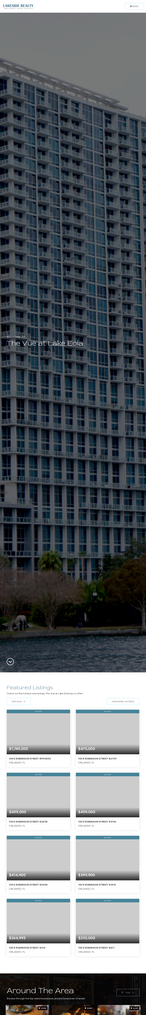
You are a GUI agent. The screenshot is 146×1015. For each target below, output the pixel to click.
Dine (128, 992)
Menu (135, 6)
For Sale (17, 701)
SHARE (43, 1008)
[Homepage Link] (18, 5)
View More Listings (123, 701)
